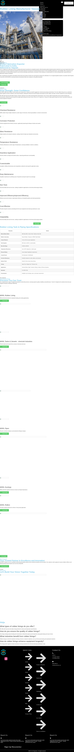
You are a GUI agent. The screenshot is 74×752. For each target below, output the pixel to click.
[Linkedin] (17, 658)
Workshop (42, 10)
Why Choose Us (44, 7)
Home (41, 2)
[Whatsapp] (2, 658)
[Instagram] (6, 658)
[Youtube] (13, 658)
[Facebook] (9, 658)
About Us (42, 6)
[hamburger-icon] (62, 2)
